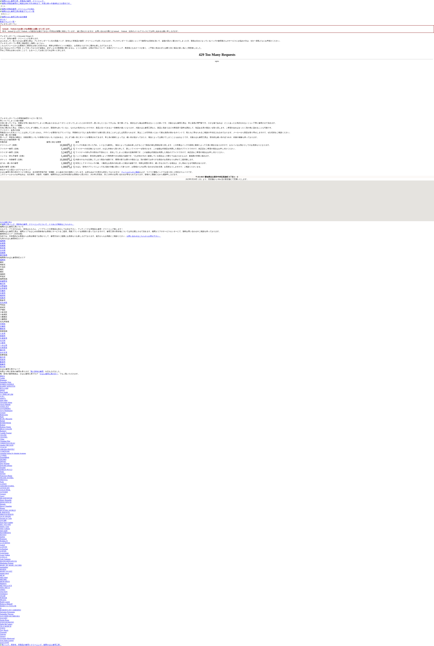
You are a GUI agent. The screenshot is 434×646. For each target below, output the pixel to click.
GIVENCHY (5, 488)
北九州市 (3, 303)
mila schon (4, 577)
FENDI (2, 474)
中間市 (2, 324)
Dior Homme (4, 463)
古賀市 (2, 293)
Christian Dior (5, 441)
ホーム (2, 19)
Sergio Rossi (4, 620)
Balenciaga (4, 415)
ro (0, 608)
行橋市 (2, 326)
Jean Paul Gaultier (6, 522)
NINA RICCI (5, 588)
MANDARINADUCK (8, 561)
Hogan (2, 508)
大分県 (2, 250)
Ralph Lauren (5, 602)
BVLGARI (4, 388)
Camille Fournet (6, 433)
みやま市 (3, 352)
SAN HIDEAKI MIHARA (10, 616)
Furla (2, 482)
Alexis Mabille (5, 405)
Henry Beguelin (5, 500)
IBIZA (2, 376)
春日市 (2, 284)
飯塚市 (2, 362)
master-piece (4, 573)
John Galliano (5, 529)
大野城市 (3, 286)
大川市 (2, 341)
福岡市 (2, 260)
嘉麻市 (2, 364)
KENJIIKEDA (5, 533)
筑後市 (2, 336)
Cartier (2, 378)
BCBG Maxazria (6, 419)
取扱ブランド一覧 (7, 22)
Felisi (2, 472)
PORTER (3, 598)
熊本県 (2, 248)
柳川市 (2, 350)
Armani (2, 413)
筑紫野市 (3, 281)
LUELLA (3, 557)
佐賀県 (2, 243)
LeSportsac (4, 549)
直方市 (2, 357)
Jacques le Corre (6, 518)
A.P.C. (2, 396)
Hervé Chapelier (6, 506)
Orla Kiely (4, 592)
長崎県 (2, 246)
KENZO (3, 535)
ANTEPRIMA (5, 409)
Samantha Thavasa (6, 614)
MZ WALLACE (6, 586)
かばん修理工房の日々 (49, 374)
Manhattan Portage (6, 563)
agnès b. (3, 398)
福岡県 (2, 241)
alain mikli (3, 400)
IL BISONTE (5, 512)
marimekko (4, 567)
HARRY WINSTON (7, 386)
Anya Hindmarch (6, 411)
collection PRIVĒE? (7, 449)
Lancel (2, 545)
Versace (3, 636)
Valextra (3, 634)
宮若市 (2, 360)
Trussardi (3, 632)
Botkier (2, 425)
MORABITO (5, 581)
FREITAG (4, 480)
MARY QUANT (6, 571)
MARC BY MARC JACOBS (11, 565)
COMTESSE (5, 451)
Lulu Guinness (5, 559)
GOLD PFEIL (5, 490)
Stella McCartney (6, 624)
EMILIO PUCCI (6, 470)
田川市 (2, 367)
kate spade (3, 531)
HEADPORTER (6, 498)
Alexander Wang (6, 402)
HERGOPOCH (5, 502)
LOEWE (3, 551)
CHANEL (4, 437)
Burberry (3, 431)
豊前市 (2, 329)
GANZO (3, 484)
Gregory (3, 494)
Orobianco (4, 594)
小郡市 (2, 343)
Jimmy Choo (4, 527)
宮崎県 (2, 253)
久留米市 (3, 338)
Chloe (2, 439)
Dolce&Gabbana (6, 466)
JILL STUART (5, 525)
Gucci (2, 496)
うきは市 (3, 345)
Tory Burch (4, 630)
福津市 (2, 295)
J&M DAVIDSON (7, 514)
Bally (2, 417)
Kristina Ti (4, 541)
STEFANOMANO (7, 622)
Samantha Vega (5, 382)
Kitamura (3, 380)
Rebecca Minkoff (6, 604)
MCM (2, 575)
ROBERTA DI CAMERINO (10, 610)
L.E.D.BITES (5, 543)
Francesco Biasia (6, 476)
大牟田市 (3, 348)
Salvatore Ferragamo (7, 612)
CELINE (3, 435)
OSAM (2, 596)
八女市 (2, 333)
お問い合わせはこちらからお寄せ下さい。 (144, 236)
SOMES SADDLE (7, 384)
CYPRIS (3, 455)
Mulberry (3, 584)
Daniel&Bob (4, 457)
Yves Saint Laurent (7, 640)
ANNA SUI (4, 407)
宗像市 (2, 291)
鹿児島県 (3, 255)
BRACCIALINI (6, 429)
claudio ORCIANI (6, 445)
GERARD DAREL (7, 486)
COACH (3, 447)
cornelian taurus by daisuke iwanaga (13, 453)
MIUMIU (3, 579)
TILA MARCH (5, 626)
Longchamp (4, 553)
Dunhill (2, 468)
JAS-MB (3, 520)
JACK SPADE (5, 516)
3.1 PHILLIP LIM (6, 394)
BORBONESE (5, 423)
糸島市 (2, 298)
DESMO (3, 459)
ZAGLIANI (4, 643)
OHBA (2, 590)
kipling (2, 537)
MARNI (3, 569)
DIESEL (3, 461)
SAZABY (3, 618)
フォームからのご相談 (130, 172)
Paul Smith (4, 392)
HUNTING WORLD (8, 510)
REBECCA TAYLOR (8, 606)
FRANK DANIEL (7, 478)
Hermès (3, 504)
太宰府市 (3, 288)
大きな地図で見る (6, 222)
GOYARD (4, 492)
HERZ (2, 390)
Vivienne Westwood (7, 638)
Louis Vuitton (5, 555)
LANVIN (3, 547)
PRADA (3, 600)
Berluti (2, 421)
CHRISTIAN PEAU (7, 443)
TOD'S (2, 628)
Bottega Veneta (5, 427)
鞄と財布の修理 (37, 371)
